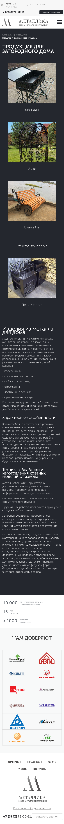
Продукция (34, 762)
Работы (22, 769)
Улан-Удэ (11, 7)
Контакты (39, 769)
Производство (20, 34)
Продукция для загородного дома (19, 38)
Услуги (52, 762)
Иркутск (10, 4)
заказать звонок (51, 12)
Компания (14, 762)
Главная (6, 34)
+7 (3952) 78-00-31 (13, 12)
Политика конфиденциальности (32, 808)
